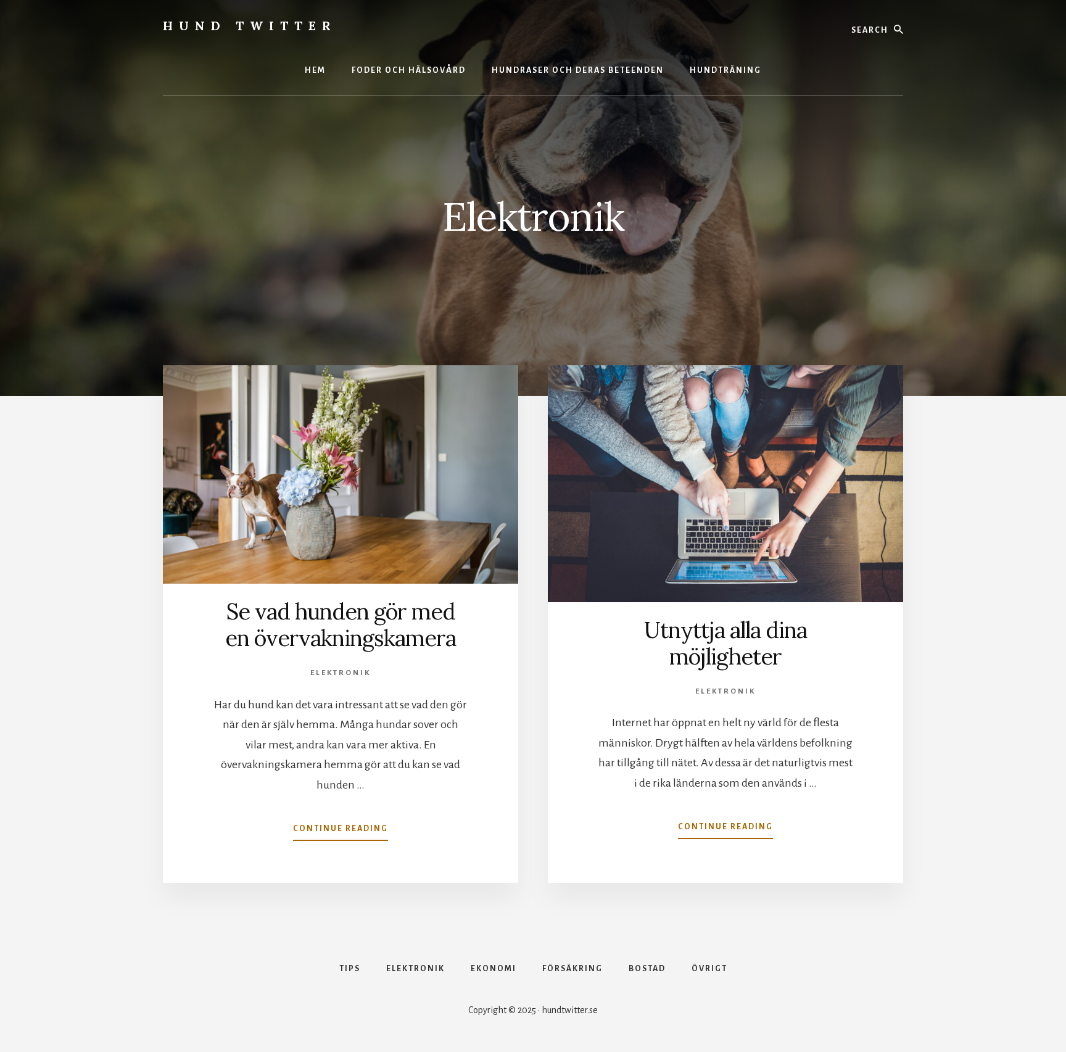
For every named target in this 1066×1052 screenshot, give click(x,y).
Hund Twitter (250, 25)
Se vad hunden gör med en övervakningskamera (340, 624)
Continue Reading (340, 832)
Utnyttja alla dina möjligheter (725, 643)
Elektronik (340, 673)
